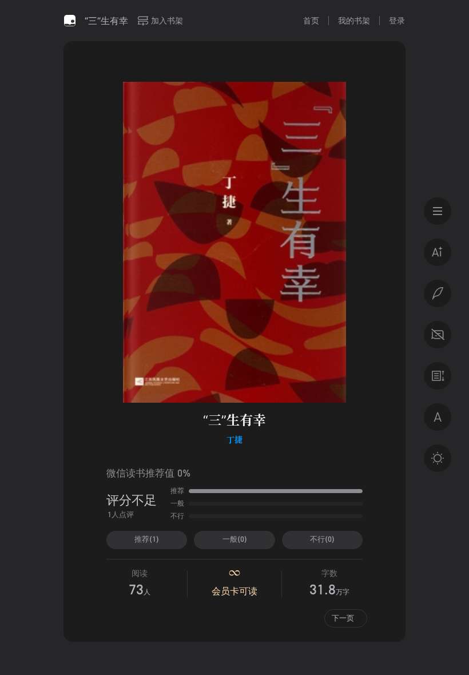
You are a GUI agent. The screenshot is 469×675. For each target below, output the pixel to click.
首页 (311, 20)
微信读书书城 (69, 20)
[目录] (437, 211)
